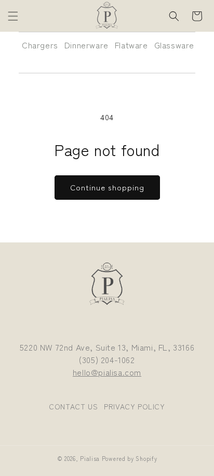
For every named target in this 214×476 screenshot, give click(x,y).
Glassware (174, 44)
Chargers (40, 44)
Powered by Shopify (129, 458)
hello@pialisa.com (107, 372)
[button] (13, 16)
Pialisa (90, 458)
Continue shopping (107, 187)
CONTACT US (73, 406)
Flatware (131, 44)
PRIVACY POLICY (134, 406)
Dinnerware (86, 44)
